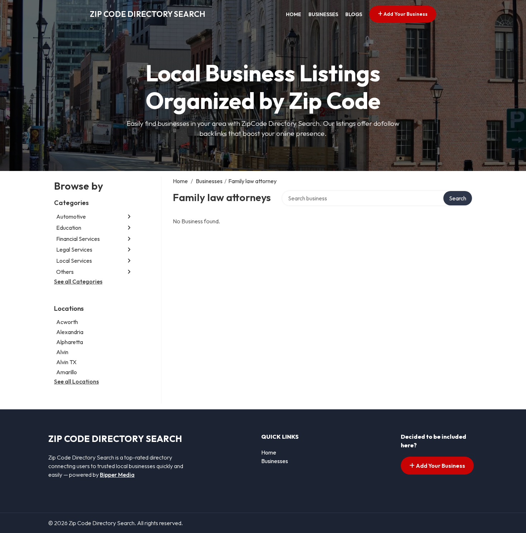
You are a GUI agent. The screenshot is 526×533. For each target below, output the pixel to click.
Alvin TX (66, 362)
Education (68, 227)
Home (293, 14)
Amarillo (66, 372)
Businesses (323, 14)
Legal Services (74, 249)
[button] (129, 216)
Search (457, 198)
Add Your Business (405, 14)
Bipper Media (117, 474)
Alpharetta (69, 342)
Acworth (67, 321)
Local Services (74, 260)
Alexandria (69, 331)
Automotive (71, 216)
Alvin (62, 352)
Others (65, 271)
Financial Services (78, 238)
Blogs (353, 14)
